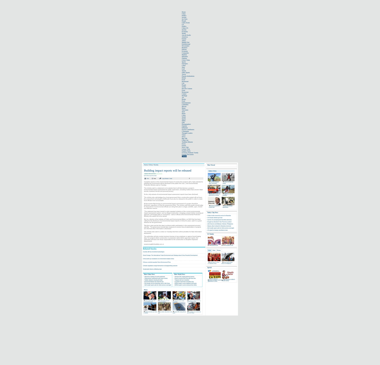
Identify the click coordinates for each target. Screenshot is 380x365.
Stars (183, 67)
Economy (185, 31)
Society (184, 17)
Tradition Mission (187, 142)
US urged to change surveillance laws (217, 230)
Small (170, 178)
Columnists (185, 131)
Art (183, 97)
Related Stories (149, 249)
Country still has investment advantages (153, 252)
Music (184, 108)
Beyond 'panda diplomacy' (227, 206)
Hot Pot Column (187, 88)
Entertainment (186, 103)
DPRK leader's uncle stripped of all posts (186, 283)
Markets (184, 55)
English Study (186, 151)
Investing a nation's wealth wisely (228, 280)
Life (183, 83)
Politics (184, 15)
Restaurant (185, 81)
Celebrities (185, 104)
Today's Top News (212, 212)
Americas (185, 37)
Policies (184, 49)
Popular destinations (188, 76)
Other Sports (186, 72)
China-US (185, 28)
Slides (184, 120)
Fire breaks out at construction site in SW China (157, 283)
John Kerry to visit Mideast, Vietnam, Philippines (220, 224)
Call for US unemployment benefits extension (219, 219)
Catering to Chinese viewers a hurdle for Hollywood (194, 301)
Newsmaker (185, 46)
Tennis (184, 71)
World (184, 33)
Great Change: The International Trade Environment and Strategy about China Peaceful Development (170, 255)
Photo (183, 113)
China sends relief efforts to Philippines (227, 263)
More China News (149, 274)
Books (184, 99)
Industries (185, 56)
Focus (184, 144)
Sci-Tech (184, 19)
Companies (185, 53)
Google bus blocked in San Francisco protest (219, 222)
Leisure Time (186, 149)
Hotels (184, 78)
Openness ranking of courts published (154, 276)
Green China (186, 60)
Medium (167, 178)
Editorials (185, 128)
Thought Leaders (187, 133)
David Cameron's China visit (214, 206)
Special (209, 267)
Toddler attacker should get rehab (153, 280)
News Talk (185, 147)
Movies (184, 106)
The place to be (229, 245)
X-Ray (184, 87)
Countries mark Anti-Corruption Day (184, 281)
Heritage (184, 96)
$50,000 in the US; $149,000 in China (214, 194)
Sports (184, 62)
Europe (184, 39)
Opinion (184, 58)
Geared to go (214, 245)
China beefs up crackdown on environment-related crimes (158, 258)
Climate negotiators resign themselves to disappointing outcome (160, 265)
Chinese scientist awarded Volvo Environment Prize (157, 262)
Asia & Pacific (186, 35)
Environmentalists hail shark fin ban (154, 281)
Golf (183, 69)
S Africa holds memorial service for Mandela (163, 301)
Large (163, 178)
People (184, 21)
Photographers (186, 124)
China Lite (185, 140)
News (183, 136)
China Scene (186, 23)
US (183, 24)
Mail (155, 178)
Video (184, 135)
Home (184, 12)
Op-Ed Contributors (188, 129)
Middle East (185, 42)
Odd (183, 122)
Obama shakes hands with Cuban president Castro (149, 301)
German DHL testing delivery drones (184, 276)
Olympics (185, 63)
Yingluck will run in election (182, 280)
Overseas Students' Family (190, 153)
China (184, 14)
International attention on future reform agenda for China (214, 280)
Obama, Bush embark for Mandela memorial (219, 226)
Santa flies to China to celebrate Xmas (213, 263)
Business (184, 47)
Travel (184, 74)
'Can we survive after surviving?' (214, 182)
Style (183, 112)
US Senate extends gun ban (214, 217)
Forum (184, 145)
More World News (179, 274)
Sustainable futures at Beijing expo (152, 269)
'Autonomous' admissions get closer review (156, 278)
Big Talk (184, 138)
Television (185, 110)
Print (148, 178)
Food (183, 80)
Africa (184, 40)
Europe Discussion (188, 154)
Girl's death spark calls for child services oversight (157, 285)
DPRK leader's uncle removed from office (186, 285)
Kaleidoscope (186, 44)
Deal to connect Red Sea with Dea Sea (185, 278)
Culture (184, 94)
